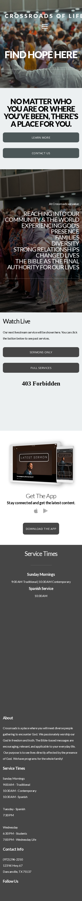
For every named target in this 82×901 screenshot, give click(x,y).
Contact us (41, 153)
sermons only (41, 352)
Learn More (41, 137)
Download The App (41, 529)
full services (41, 368)
